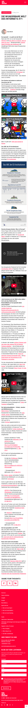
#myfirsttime (4, 269)
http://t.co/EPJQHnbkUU (11, 445)
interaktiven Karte (19, 508)
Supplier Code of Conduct (7, 626)
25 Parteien (19, 72)
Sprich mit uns (4, 605)
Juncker (10, 475)
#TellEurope (14, 458)
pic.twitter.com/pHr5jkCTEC (12, 520)
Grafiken (20, 533)
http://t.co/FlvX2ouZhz (13, 495)
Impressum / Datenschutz (7, 619)
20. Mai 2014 (8, 501)
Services (3, 592)
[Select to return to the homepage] (4, 2)
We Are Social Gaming (8, 613)
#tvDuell (7, 422)
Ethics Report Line (7, 631)
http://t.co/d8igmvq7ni (11, 465)
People (3, 600)
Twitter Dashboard (18, 429)
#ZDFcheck (10, 479)
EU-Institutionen (11, 159)
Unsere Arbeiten (5, 595)
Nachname (4, 663)
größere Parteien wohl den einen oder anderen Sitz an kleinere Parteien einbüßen (13, 344)
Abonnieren (6, 688)
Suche (2, 617)
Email (2, 672)
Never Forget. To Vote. (20, 368)
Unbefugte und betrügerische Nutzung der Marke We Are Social (13, 622)
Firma (2, 668)
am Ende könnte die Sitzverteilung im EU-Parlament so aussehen (13, 357)
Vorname (3, 659)
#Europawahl (8, 467)
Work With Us (4, 602)
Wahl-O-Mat (20, 549)
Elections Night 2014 (16, 561)
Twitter (22, 402)
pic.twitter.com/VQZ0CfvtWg (12, 446)
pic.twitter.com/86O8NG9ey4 (12, 497)
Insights (3, 597)
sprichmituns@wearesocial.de (8, 646)
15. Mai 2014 (16, 472)
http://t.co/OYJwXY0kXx (16, 518)
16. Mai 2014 (16, 525)
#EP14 (11, 269)
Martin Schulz (5, 411)
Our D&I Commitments (8, 633)
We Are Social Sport (7, 608)
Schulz (6, 475)
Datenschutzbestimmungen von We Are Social (13, 679)
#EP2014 (4, 40)
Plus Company (6, 628)
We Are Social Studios (8, 610)
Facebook (4, 404)
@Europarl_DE (17, 439)
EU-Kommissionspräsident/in (9, 485)
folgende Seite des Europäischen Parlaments (13, 573)
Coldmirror (13, 89)
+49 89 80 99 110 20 (5, 643)
